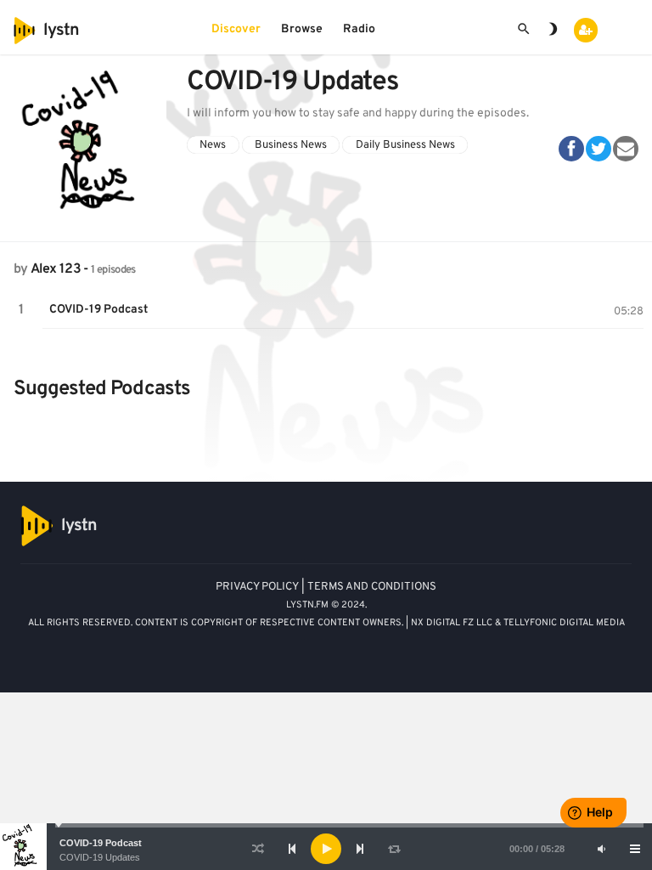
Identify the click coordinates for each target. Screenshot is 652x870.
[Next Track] (360, 849)
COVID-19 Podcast (100, 843)
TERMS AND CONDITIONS (371, 587)
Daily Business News (405, 144)
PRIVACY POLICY (257, 587)
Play (21, 310)
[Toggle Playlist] (635, 849)
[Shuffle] (258, 849)
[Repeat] (394, 849)
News (213, 144)
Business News (291, 144)
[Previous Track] (292, 849)
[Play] (326, 848)
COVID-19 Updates (99, 857)
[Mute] (601, 849)
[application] (326, 849)
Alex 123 (56, 269)
